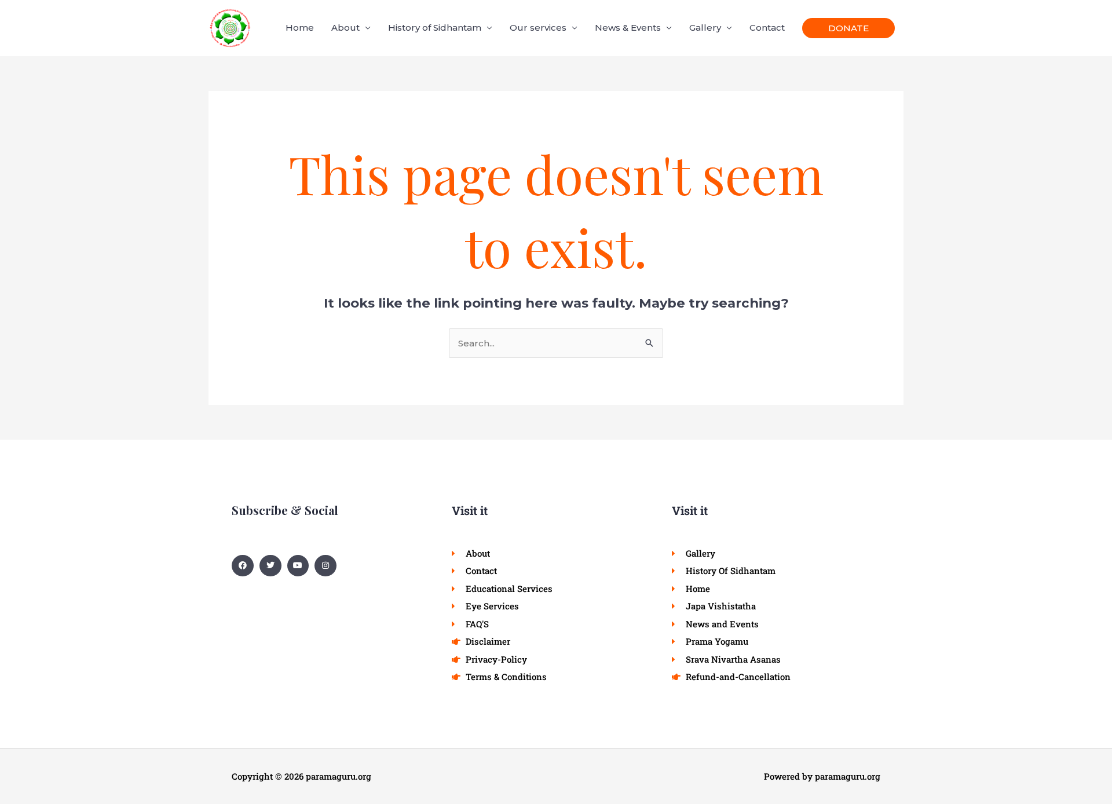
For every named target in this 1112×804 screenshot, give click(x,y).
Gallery (705, 27)
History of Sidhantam (434, 27)
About (345, 27)
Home (300, 27)
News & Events (628, 27)
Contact (767, 27)
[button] (848, 28)
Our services (538, 27)
